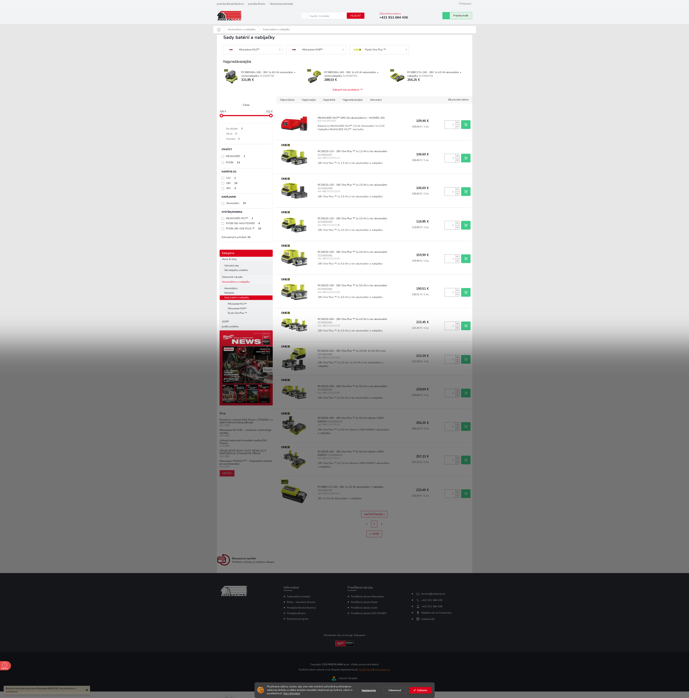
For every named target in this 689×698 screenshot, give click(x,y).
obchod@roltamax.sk (433, 594)
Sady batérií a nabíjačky (236, 297)
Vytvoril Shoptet (348, 678)
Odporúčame (287, 100)
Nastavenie (369, 690)
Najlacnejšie (309, 100)
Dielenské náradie (232, 277)
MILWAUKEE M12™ (239, 218)
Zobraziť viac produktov (346, 89)
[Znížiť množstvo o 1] (457, 127)
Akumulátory (231, 288)
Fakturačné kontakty (298, 596)
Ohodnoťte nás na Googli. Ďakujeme (344, 635)
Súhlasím (422, 690)
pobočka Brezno (256, 4)
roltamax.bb (428, 619)
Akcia (231, 133)
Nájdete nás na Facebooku (436, 612)
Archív (227, 473)
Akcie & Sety (229, 259)
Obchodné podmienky (281, 4)
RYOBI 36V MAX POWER (243, 223)
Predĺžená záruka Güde (364, 607)
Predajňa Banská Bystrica (301, 607)
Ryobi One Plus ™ (237, 313)
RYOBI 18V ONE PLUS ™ (243, 228)
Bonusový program (297, 619)
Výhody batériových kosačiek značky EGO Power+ (243, 442)
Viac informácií (291, 693)
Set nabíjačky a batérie (236, 270)
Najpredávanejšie (353, 100)
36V (231, 188)
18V (231, 183)
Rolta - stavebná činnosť (301, 602)
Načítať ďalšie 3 (374, 514)
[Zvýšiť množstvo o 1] (457, 122)
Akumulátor (236, 203)
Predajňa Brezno (296, 613)
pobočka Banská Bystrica (230, 4)
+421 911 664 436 (431, 600)
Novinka (233, 139)
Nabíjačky (229, 293)
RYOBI (233, 162)
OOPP (225, 321)
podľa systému (230, 326)
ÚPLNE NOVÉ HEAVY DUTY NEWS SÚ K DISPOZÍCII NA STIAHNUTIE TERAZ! (243, 452)
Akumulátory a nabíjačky (236, 282)
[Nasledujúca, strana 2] (374, 524)
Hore (375, 534)
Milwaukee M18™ (237, 308)
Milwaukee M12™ (237, 304)
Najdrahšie (329, 100)
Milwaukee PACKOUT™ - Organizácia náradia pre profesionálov (246, 462)
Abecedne (376, 100)
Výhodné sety (231, 265)
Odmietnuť (394, 690)
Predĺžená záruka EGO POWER (368, 613)
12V (231, 178)
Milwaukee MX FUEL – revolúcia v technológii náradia (245, 431)
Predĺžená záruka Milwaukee (367, 596)
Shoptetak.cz (382, 669)
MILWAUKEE (235, 156)
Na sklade (234, 128)
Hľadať (356, 15)
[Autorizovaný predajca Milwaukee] (345, 643)
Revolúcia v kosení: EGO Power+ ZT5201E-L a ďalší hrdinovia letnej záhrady (246, 421)
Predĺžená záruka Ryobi (364, 602)
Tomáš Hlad (365, 669)
